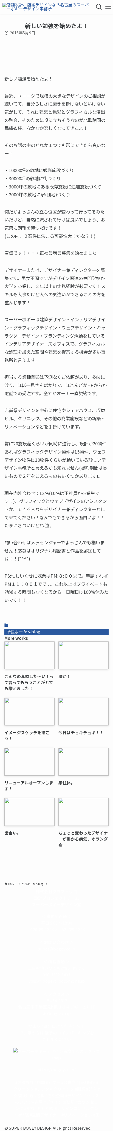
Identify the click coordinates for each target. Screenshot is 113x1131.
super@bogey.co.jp (56, 949)
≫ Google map (56, 1013)
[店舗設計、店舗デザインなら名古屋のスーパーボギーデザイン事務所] (47, 7)
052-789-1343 (72, 929)
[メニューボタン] (108, 7)
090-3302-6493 (56, 974)
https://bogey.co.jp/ (56, 1069)
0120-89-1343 (41, 929)
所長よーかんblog (23, 631)
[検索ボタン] (99, 7)
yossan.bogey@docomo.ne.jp (57, 981)
